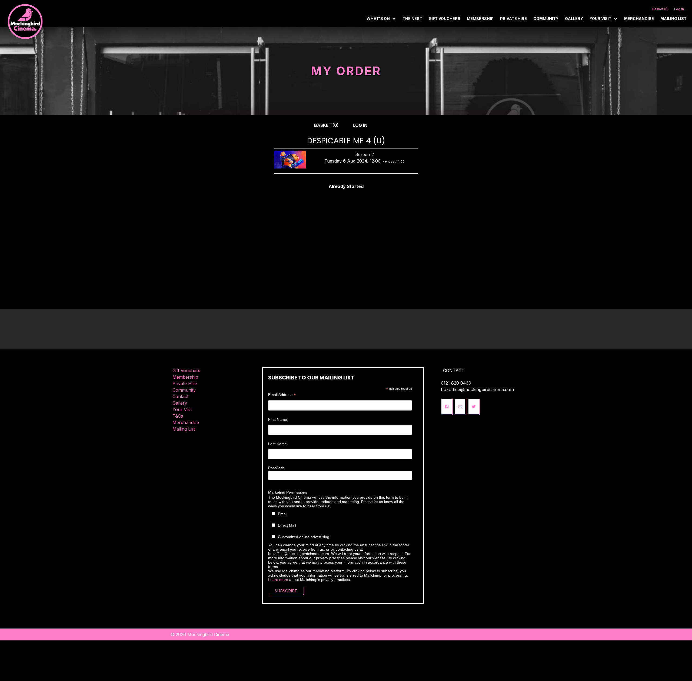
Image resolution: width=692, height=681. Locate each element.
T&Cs (177, 416)
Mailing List (673, 18)
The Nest (412, 18)
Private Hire (513, 18)
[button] (446, 406)
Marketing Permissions (287, 492)
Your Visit (182, 409)
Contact (180, 396)
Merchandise (639, 18)
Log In (679, 9)
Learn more (278, 579)
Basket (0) (660, 9)
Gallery (574, 18)
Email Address (282, 394)
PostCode (276, 468)
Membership (480, 18)
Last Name (277, 444)
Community (545, 18)
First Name (277, 419)
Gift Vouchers (444, 18)
